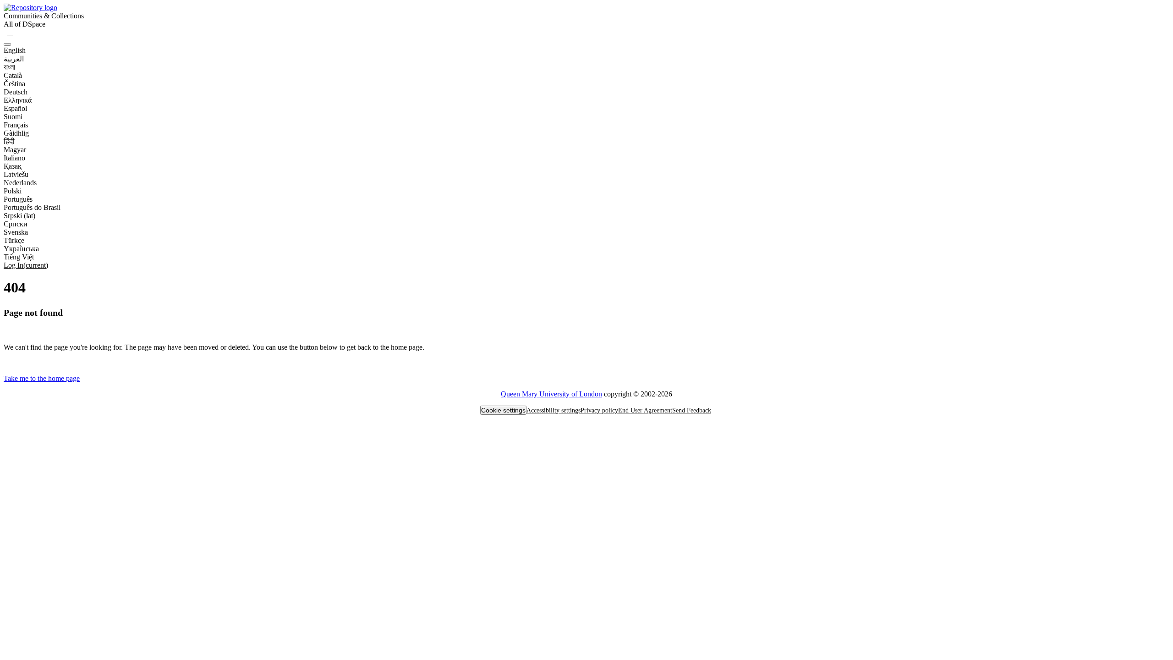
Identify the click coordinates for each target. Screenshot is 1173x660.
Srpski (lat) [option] (19, 216)
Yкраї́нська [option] (21, 249)
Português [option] (18, 199)
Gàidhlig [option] (16, 133)
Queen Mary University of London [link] (551, 394)
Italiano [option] (14, 158)
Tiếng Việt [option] (19, 257)
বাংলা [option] (9, 67)
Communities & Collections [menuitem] (44, 16)
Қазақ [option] (13, 166)
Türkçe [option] (14, 240)
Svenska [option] (16, 232)
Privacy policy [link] (599, 410)
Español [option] (15, 108)
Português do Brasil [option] (32, 207)
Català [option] (13, 75)
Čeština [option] (14, 84)
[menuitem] (24, 24)
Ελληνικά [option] (18, 100)
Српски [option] (15, 224)
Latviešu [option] (16, 174)
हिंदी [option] (9, 141)
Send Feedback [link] (691, 410)
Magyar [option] (15, 150)
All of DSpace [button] (24, 24)
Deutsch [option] (15, 92)
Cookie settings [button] (503, 410)
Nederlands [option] (20, 183)
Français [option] (16, 125)
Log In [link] (26, 265)
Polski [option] (13, 191)
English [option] (15, 50)
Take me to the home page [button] (42, 378)
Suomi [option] (13, 117)
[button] (30, 7)
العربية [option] (14, 59)
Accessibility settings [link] (553, 410)
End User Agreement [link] (645, 410)
